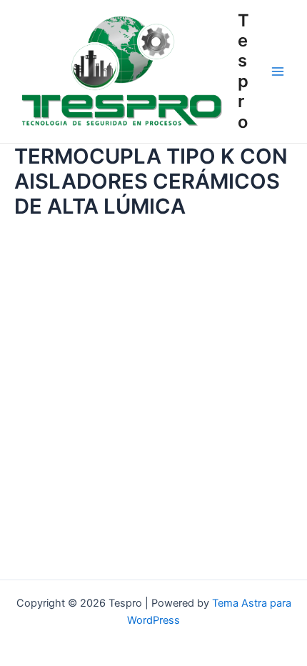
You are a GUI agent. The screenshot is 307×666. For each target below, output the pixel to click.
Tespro (243, 71)
